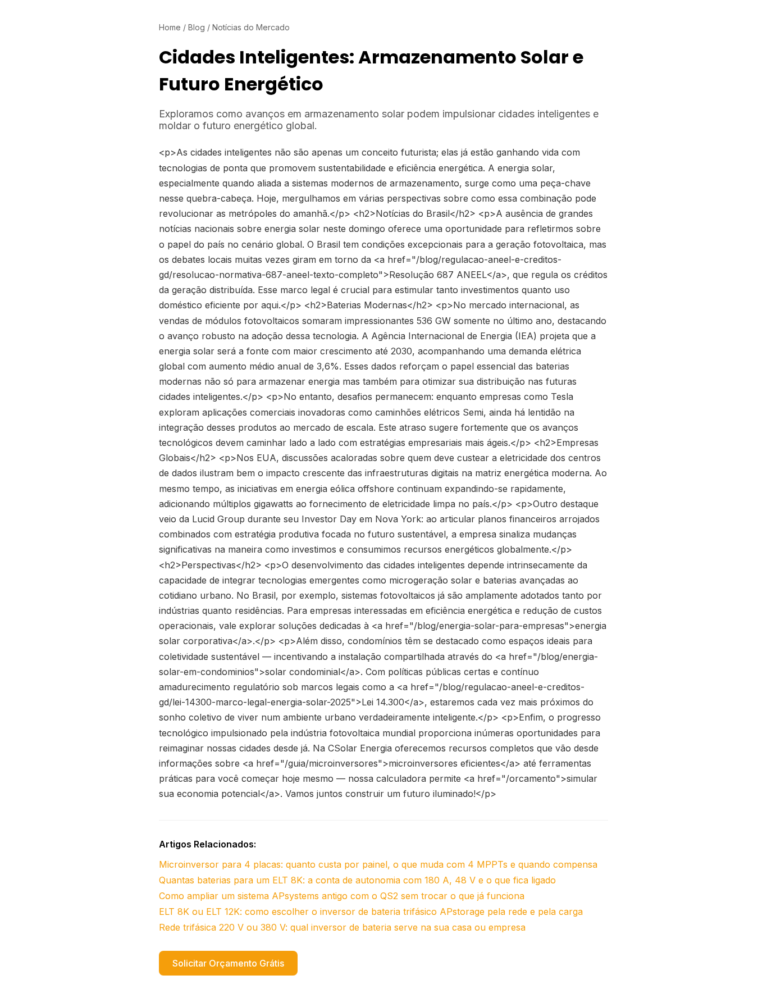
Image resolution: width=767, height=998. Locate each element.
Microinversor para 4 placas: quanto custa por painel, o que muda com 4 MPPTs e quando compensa (378, 864)
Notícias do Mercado (251, 27)
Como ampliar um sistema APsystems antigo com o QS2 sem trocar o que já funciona (341, 895)
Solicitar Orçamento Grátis (228, 963)
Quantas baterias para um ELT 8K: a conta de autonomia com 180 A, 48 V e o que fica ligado (357, 880)
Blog (196, 27)
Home (170, 27)
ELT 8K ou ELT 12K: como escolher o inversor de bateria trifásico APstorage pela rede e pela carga (371, 911)
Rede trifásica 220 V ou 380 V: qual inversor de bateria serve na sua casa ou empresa (342, 927)
